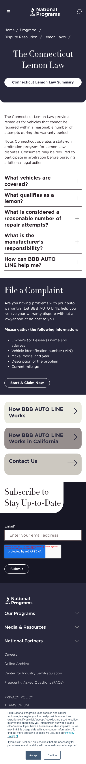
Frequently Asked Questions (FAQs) (34, 683)
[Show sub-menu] (77, 181)
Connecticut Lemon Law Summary (43, 82)
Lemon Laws (55, 37)
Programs (28, 30)
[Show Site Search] (79, 12)
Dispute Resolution (20, 37)
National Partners (23, 640)
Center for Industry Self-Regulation (33, 673)
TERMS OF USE (17, 705)
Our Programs (19, 613)
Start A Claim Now (27, 383)
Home (9, 30)
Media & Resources (25, 627)
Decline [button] (52, 755)
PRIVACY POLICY (18, 697)
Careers (10, 654)
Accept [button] (33, 755)
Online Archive (16, 664)
